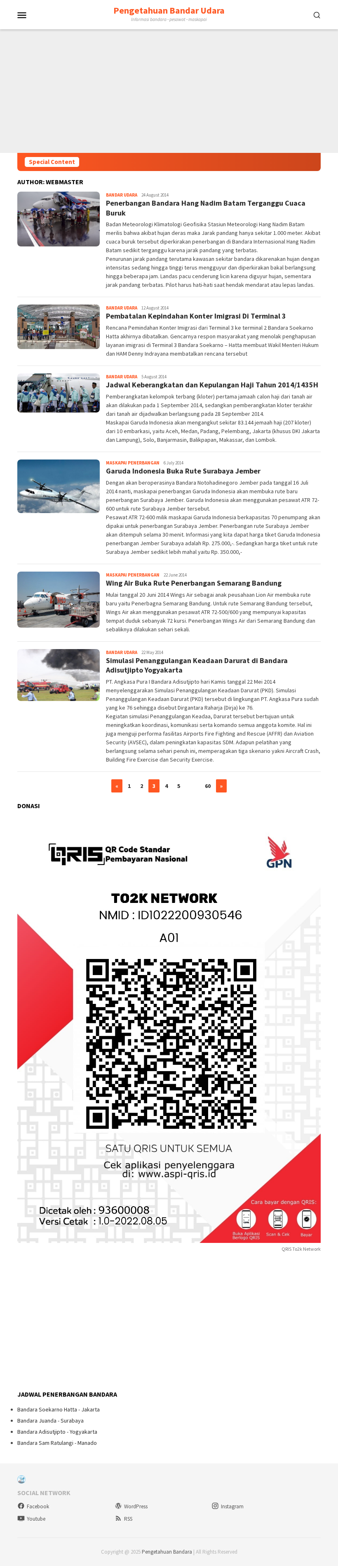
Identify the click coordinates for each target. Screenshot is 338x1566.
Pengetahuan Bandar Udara (169, 10)
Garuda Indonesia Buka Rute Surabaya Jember (183, 471)
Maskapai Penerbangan (133, 463)
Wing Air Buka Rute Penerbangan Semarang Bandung (194, 583)
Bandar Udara (121, 195)
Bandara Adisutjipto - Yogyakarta (57, 1431)
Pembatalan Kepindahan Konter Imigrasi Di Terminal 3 (196, 316)
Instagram (232, 1506)
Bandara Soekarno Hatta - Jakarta (58, 1409)
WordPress (136, 1506)
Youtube (36, 1518)
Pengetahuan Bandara (167, 1551)
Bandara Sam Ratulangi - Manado (57, 1442)
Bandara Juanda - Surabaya (50, 1420)
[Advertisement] (169, 91)
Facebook (38, 1506)
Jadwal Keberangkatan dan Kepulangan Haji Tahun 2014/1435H (212, 384)
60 (208, 786)
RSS (128, 1518)
